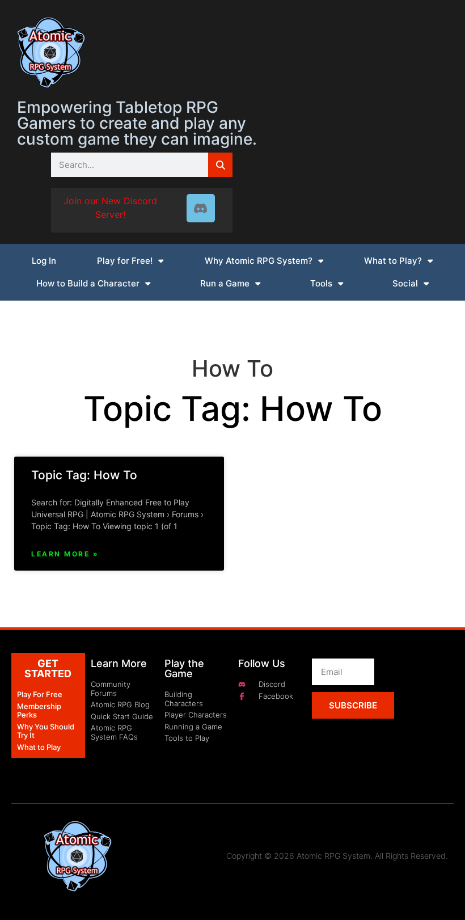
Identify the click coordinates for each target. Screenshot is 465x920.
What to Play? (393, 260)
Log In (44, 260)
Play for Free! (125, 260)
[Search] (220, 165)
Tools (321, 283)
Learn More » (65, 554)
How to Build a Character (88, 283)
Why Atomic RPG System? (258, 260)
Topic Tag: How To (84, 475)
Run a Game (225, 283)
